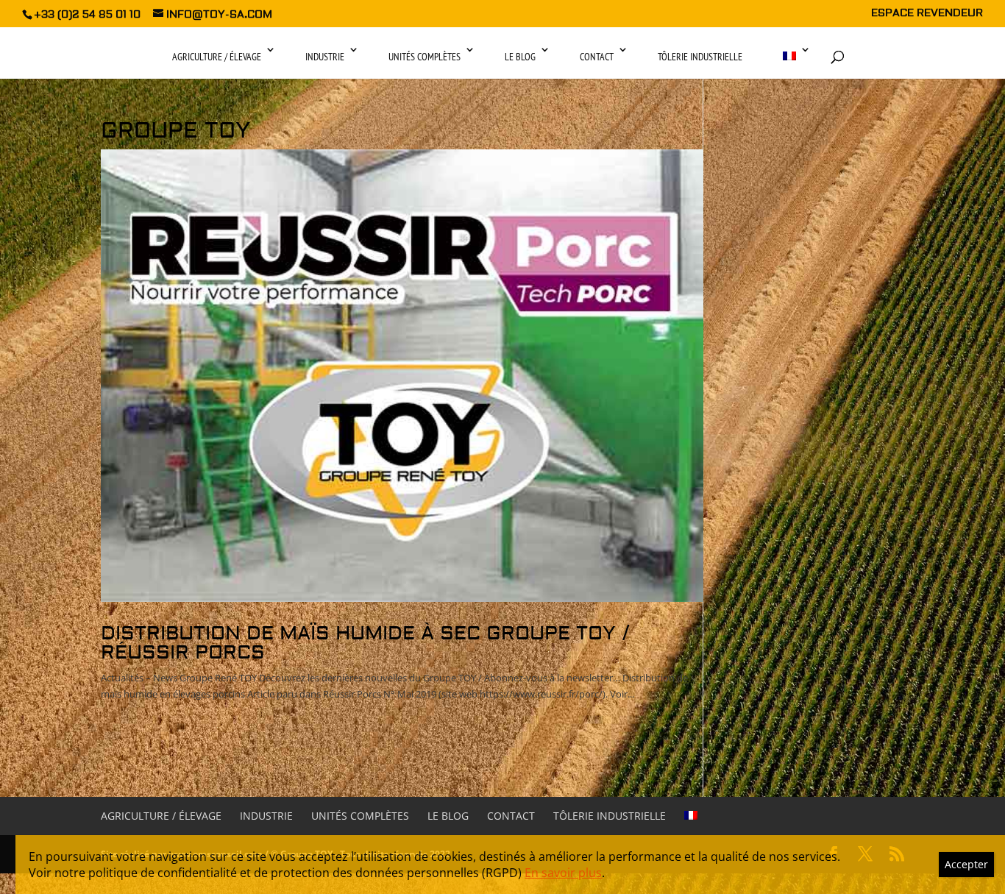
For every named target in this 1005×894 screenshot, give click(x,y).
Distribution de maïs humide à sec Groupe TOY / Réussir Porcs (365, 643)
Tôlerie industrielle (700, 56)
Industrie (324, 56)
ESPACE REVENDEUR (927, 14)
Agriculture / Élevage (216, 56)
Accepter (966, 864)
